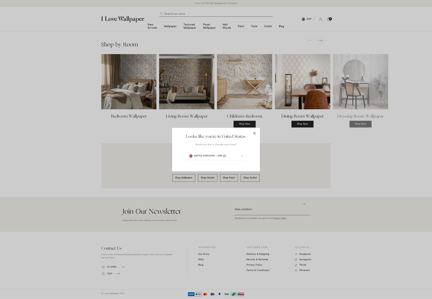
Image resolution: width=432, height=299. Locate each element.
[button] (254, 133)
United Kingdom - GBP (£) (210, 156)
